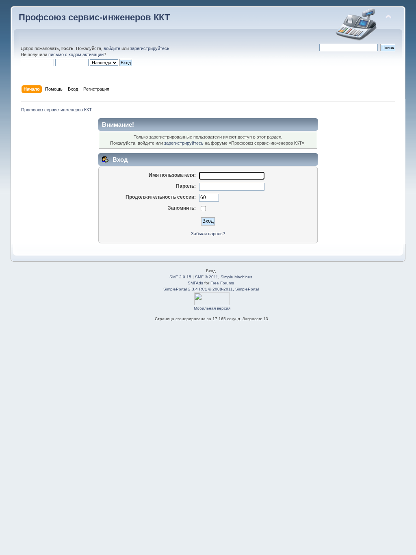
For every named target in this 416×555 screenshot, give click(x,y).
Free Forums (222, 283)
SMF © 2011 (206, 277)
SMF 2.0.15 (180, 277)
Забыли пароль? (208, 233)
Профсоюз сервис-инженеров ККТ (94, 17)
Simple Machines (236, 277)
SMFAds (195, 283)
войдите (112, 48)
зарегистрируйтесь (149, 48)
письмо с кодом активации (76, 54)
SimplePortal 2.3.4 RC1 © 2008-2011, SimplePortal (211, 289)
